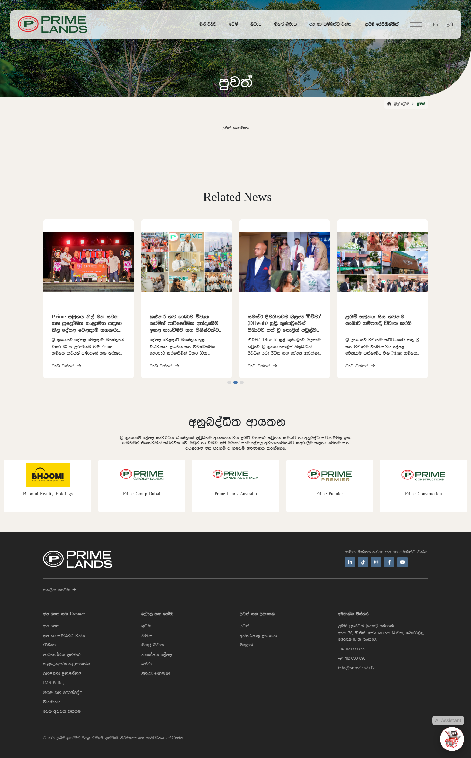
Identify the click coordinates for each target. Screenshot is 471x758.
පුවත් (244, 626)
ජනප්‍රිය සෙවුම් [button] (56, 590)
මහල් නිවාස (285, 24)
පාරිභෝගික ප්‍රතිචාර (62, 654)
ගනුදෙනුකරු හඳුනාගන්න (66, 664)
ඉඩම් (233, 24)
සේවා (146, 664)
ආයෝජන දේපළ (156, 654)
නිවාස (256, 24)
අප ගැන (51, 626)
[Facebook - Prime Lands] (389, 562)
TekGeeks (174, 738)
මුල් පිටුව (207, 24)
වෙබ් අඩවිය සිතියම (62, 711)
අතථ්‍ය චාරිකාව (155, 673)
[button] (229, 382)
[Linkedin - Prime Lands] (350, 562)
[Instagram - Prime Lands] (376, 562)
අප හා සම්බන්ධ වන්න (330, 24)
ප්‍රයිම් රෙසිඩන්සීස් (382, 24)
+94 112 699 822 (351, 649)
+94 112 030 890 (351, 658)
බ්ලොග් (246, 645)
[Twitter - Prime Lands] (363, 562)
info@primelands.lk (356, 668)
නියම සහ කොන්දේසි (63, 692)
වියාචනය (51, 702)
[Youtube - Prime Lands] (402, 562)
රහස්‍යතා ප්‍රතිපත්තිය (62, 673)
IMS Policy (54, 683)
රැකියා (49, 645)
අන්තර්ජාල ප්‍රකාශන (258, 636)
